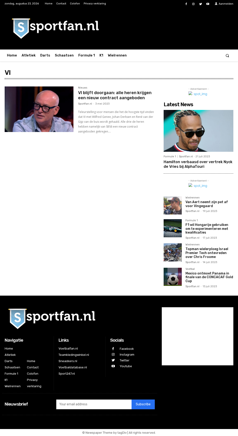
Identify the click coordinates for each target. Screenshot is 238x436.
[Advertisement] (197, 336)
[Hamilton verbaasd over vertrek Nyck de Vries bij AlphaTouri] (198, 131)
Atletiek (10, 355)
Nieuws (82, 87)
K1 (6, 380)
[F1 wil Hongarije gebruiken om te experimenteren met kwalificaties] (173, 228)
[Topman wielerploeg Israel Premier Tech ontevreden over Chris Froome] (173, 252)
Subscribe (143, 404)
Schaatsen (12, 367)
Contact (33, 367)
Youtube (126, 366)
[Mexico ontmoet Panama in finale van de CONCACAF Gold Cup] (173, 277)
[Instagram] (193, 4)
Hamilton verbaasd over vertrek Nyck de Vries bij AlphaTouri (198, 164)
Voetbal (190, 269)
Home (9, 348)
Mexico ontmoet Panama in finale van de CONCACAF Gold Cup (209, 277)
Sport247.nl (67, 373)
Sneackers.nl (68, 361)
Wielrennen (192, 197)
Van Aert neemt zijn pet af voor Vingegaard (206, 204)
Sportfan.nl (85, 103)
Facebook (127, 348)
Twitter (124, 360)
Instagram (127, 354)
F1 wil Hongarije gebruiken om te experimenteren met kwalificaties (206, 229)
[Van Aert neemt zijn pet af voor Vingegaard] (173, 205)
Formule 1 (170, 156)
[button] (227, 55)
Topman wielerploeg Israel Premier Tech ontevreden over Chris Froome (206, 253)
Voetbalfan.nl (68, 348)
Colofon (32, 373)
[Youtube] (208, 4)
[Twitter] (200, 4)
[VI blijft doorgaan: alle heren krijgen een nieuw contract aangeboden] (39, 109)
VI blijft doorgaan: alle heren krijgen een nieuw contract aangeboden (115, 95)
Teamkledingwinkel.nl (74, 355)
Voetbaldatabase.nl (73, 367)
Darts (9, 361)
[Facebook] (186, 4)
